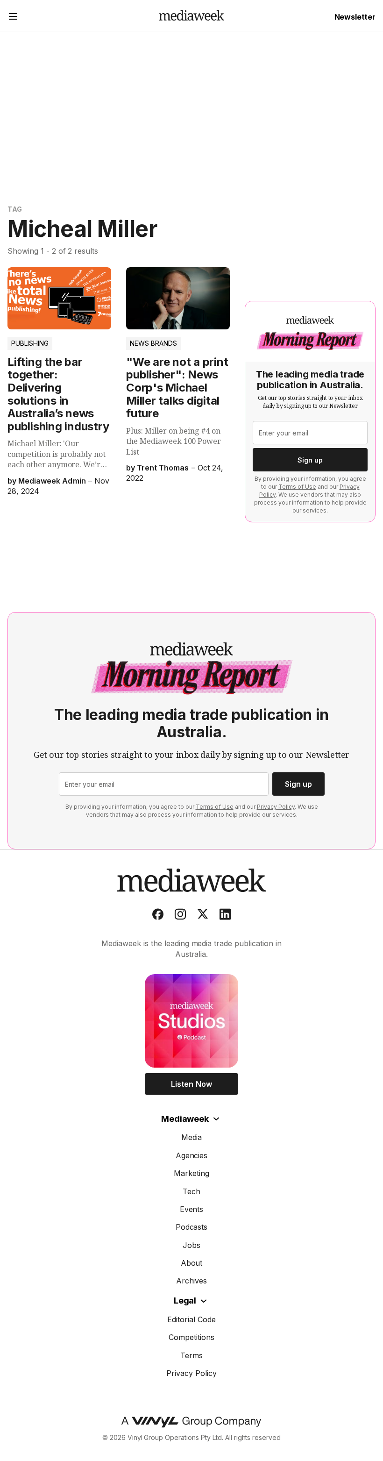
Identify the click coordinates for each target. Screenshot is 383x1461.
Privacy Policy (276, 806)
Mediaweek (184, 1119)
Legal (185, 1300)
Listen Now (191, 1084)
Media (191, 1137)
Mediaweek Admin (51, 480)
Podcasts (192, 1227)
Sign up (310, 460)
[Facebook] (157, 916)
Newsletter (355, 17)
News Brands (153, 343)
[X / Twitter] (202, 916)
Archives (191, 1280)
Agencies (192, 1155)
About (192, 1263)
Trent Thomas (163, 467)
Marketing (191, 1173)
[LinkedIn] (225, 916)
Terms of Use (297, 486)
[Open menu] (13, 17)
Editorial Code (191, 1319)
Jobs (191, 1245)
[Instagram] (180, 916)
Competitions (191, 1337)
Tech (191, 1191)
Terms (191, 1355)
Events (192, 1209)
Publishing (30, 343)
